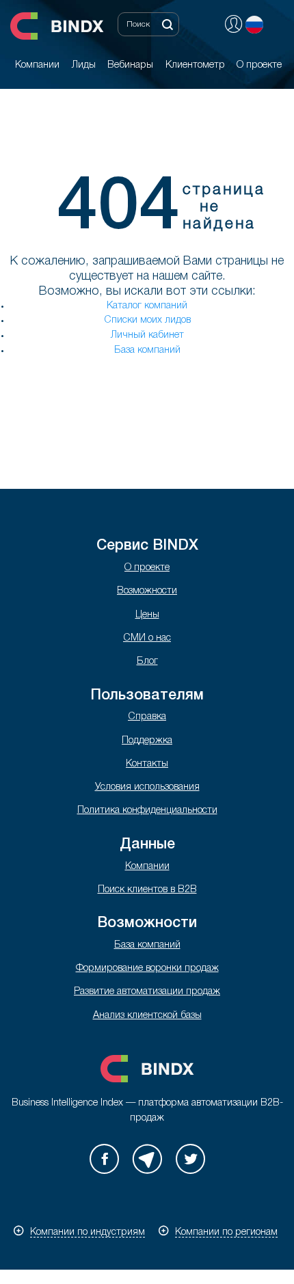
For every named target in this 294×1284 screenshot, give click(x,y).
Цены (147, 615)
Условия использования (147, 787)
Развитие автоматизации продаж (147, 991)
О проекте (147, 567)
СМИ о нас (147, 638)
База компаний (147, 350)
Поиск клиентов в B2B (147, 889)
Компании (147, 866)
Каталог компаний (147, 306)
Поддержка (147, 740)
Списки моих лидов (147, 320)
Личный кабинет (147, 335)
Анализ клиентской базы (147, 1015)
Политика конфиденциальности (147, 810)
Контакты (147, 764)
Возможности (147, 591)
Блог (147, 661)
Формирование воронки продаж (147, 968)
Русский (254, 25)
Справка (147, 716)
